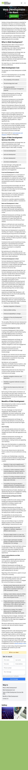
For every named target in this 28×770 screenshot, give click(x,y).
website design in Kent (20, 643)
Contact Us (5, 698)
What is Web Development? (10, 687)
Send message (14, 679)
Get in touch (14, 16)
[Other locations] (21, 3)
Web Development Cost (9, 690)
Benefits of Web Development (10, 696)
